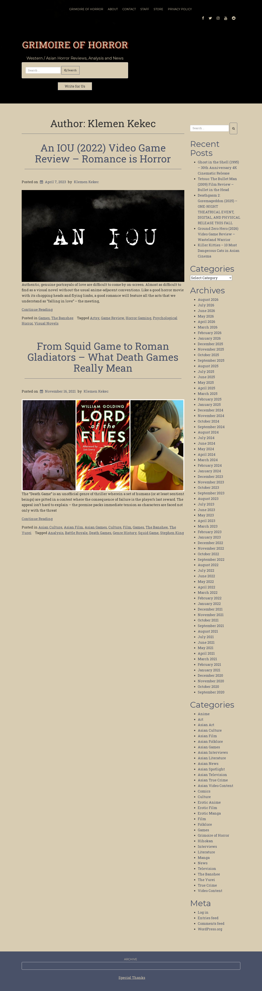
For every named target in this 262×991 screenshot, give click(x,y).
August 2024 (208, 432)
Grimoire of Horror (75, 44)
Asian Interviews (213, 752)
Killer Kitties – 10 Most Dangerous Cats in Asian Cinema (219, 250)
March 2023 (208, 526)
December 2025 (210, 344)
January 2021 (209, 670)
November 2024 (211, 415)
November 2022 (211, 548)
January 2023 (209, 537)
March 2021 (207, 659)
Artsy (94, 318)
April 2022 (206, 587)
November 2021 (211, 614)
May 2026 (206, 316)
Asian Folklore (210, 741)
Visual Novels (46, 323)
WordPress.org (210, 929)
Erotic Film (207, 807)
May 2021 (205, 647)
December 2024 (210, 410)
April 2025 (206, 388)
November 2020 (211, 681)
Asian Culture (50, 527)
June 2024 (206, 443)
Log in (203, 912)
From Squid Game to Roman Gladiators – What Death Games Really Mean (102, 356)
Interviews (207, 846)
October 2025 (208, 354)
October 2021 (208, 620)
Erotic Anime (209, 802)
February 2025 (210, 399)
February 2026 (210, 332)
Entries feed (208, 918)
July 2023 (206, 504)
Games (44, 318)
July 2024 (206, 437)
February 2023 (210, 531)
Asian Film (73, 527)
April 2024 (206, 454)
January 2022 (209, 603)
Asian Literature (212, 758)
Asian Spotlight (211, 769)
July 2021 (206, 636)
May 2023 (206, 515)
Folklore (205, 824)
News (203, 863)
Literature (206, 852)
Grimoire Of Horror (86, 9)
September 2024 (211, 426)
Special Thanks (132, 977)
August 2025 (208, 366)
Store (158, 9)
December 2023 (210, 476)
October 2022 (208, 554)
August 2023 (208, 498)
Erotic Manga (209, 813)
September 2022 (211, 559)
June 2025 (206, 377)
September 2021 (211, 625)
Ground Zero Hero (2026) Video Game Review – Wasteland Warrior (218, 234)
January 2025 (209, 404)
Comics (204, 791)
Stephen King (172, 532)
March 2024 (208, 459)
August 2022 (208, 565)
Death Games (100, 532)
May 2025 (206, 382)
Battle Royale (76, 532)
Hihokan (205, 841)
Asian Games (96, 527)
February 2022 (210, 598)
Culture (114, 527)
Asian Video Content (215, 785)
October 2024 (208, 421)
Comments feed (211, 923)
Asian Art (206, 724)
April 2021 (206, 653)
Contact (129, 9)
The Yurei (206, 879)
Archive (130, 959)
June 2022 (206, 576)
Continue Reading (37, 309)
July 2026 (206, 305)
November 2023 (211, 482)
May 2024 (206, 449)
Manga (204, 857)
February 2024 (210, 465)
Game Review (112, 318)
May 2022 (206, 581)
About (113, 9)
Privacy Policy (180, 9)
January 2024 (209, 471)
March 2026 (208, 327)
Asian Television (212, 774)
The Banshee (62, 318)
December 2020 (210, 675)
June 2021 (206, 642)
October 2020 (208, 686)
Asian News (208, 763)
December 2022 (210, 542)
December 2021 (210, 609)
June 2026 (206, 310)
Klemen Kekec (86, 182)
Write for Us (75, 86)
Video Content (210, 890)
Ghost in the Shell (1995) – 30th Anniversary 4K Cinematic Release (218, 167)
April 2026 (206, 321)
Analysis (55, 532)
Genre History (125, 532)
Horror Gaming (138, 318)
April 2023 (206, 520)
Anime (204, 713)
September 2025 (211, 360)
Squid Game (148, 532)
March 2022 (208, 592)
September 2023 (211, 493)
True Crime (207, 885)
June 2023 (206, 509)
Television (207, 868)
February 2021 (209, 664)
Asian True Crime (213, 780)
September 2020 (211, 692)
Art (200, 719)
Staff (144, 9)
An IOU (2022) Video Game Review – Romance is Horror (103, 153)
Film (127, 527)
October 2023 (208, 487)
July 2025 (206, 371)
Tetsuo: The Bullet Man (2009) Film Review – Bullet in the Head (217, 184)
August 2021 (208, 631)
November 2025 (211, 349)
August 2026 (208, 299)
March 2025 (208, 393)
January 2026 (209, 338)
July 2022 (206, 570)
